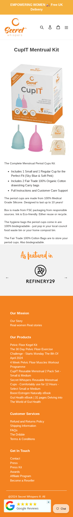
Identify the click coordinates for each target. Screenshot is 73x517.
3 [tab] (25, 288)
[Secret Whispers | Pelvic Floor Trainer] (10, 510)
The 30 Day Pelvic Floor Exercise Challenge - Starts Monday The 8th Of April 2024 (34, 353)
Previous (7, 277)
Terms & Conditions (22, 439)
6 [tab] (42, 288)
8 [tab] (54, 288)
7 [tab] (48, 288)
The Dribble (17, 434)
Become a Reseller (22, 480)
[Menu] (66, 27)
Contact (15, 458)
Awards (15, 471)
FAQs (14, 430)
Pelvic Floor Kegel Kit (23, 344)
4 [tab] (31, 288)
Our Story (16, 321)
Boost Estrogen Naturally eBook (30, 393)
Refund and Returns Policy (27, 421)
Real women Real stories (26, 325)
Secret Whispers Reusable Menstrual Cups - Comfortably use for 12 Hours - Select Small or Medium (34, 384)
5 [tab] (37, 288)
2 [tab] (19, 288)
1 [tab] (13, 288)
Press (14, 463)
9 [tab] (60, 288)
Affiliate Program (20, 476)
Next (66, 277)
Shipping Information (23, 425)
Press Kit (16, 467)
